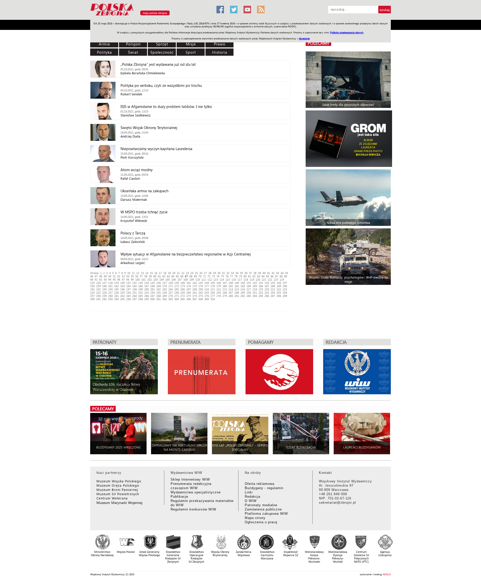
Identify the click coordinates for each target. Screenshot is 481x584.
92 (100, 279)
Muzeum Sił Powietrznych (117, 494)
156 (279, 282)
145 (212, 282)
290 (92, 299)
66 (181, 276)
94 (109, 279)
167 (146, 286)
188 (273, 286)
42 (273, 273)
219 (261, 289)
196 (122, 289)
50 (109, 276)
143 (200, 282)
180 (224, 286)
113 (215, 279)
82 (254, 276)
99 (132, 279)
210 (206, 289)
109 (191, 279)
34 (236, 273)
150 (243, 282)
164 (128, 286)
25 (196, 273)
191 (92, 289)
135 (152, 282)
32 (227, 273)
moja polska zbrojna (155, 13)
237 (170, 292)
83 (258, 276)
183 (243, 286)
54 (127, 276)
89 (285, 276)
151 (249, 282)
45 (286, 273)
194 (110, 289)
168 (152, 286)
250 (249, 292)
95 (114, 279)
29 (214, 273)
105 (167, 279)
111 (203, 279)
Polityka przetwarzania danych (347, 32)
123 (276, 279)
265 (140, 295)
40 (264, 273)
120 (258, 279)
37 (250, 273)
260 (110, 295)
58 (145, 276)
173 (182, 286)
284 (255, 295)
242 (200, 292)
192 (98, 289)
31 (223, 273)
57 (141, 276)
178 (212, 286)
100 (137, 279)
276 (206, 295)
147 (224, 282)
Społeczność (162, 52)
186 (261, 286)
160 (104, 286)
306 (188, 299)
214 (230, 289)
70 (199, 276)
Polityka (104, 52)
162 (116, 286)
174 (188, 286)
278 (218, 295)
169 (158, 286)
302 (164, 299)
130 (122, 282)
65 (177, 276)
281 (236, 295)
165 (134, 286)
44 (282, 273)
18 (164, 273)
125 (92, 282)
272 (182, 295)
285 (261, 295)
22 (182, 273)
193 (104, 289)
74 (217, 276)
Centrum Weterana (112, 498)
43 (277, 273)
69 (195, 276)
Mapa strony (255, 518)
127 (104, 282)
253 (267, 292)
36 (246, 273)
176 (200, 286)
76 (226, 276)
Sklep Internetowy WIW (190, 479)
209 (200, 289)
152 (255, 282)
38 (255, 273)
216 (243, 289)
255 (279, 292)
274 (194, 295)
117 (239, 279)
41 (268, 273)
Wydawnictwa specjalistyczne (196, 492)
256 (285, 292)
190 (285, 286)
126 (98, 282)
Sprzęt (162, 43)
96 (118, 279)
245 (218, 292)
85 (267, 276)
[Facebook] (220, 9)
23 (187, 273)
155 (273, 282)
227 (110, 292)
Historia (219, 52)
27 (205, 273)
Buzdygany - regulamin (264, 488)
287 (273, 295)
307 (194, 299)
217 (249, 289)
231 (134, 292)
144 (206, 282)
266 (146, 295)
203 (164, 289)
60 (154, 276)
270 (170, 295)
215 (236, 289)
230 (128, 292)
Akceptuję (304, 38)
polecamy (318, 43)
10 (128, 273)
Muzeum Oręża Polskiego (117, 485)
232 (140, 292)
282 (243, 295)
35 (241, 273)
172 (176, 286)
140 (182, 282)
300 (152, 299)
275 (200, 295)
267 (152, 295)
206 (182, 289)
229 (122, 292)
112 (209, 279)
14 (146, 273)
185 (255, 286)
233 (146, 292)
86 (272, 276)
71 (204, 276)
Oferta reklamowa (259, 484)
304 (176, 299)
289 (285, 295)
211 (212, 289)
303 (170, 299)
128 (110, 282)
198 (134, 289)
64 (172, 276)
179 (218, 286)
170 (164, 286)
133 (140, 282)
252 (261, 292)
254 (273, 292)
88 (281, 276)
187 (267, 286)
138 (170, 282)
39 (259, 273)
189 (279, 286)
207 (188, 289)
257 (92, 295)
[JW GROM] (349, 138)
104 (161, 279)
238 (176, 292)
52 (118, 276)
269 (164, 295)
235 (158, 292)
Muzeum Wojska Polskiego (118, 481)
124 (282, 279)
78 (235, 276)
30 (218, 273)
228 (116, 292)
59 (150, 276)
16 (155, 273)
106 (173, 279)
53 (123, 276)
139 (176, 282)
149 (236, 282)
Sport (191, 52)
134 (146, 282)
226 (104, 292)
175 (194, 286)
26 (200, 273)
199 (140, 289)
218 (255, 289)
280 (230, 295)
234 (152, 292)
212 (218, 289)
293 (110, 299)
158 (92, 286)
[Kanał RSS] (261, 9)
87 (276, 276)
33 (232, 273)
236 (164, 292)
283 (249, 295)
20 (173, 273)
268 (158, 295)
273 (188, 295)
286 (267, 295)
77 (231, 276)
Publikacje (179, 496)
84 (263, 276)
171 (170, 286)
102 (149, 279)
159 (98, 286)
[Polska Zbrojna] (150, 18)
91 (96, 279)
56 (136, 276)
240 (188, 292)
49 (105, 276)
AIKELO (387, 574)
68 (190, 276)
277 (212, 295)
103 (155, 279)
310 (212, 299)
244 (212, 292)
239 (182, 292)
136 (158, 282)
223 (285, 289)
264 (134, 295)
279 (224, 295)
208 (194, 289)
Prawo (219, 43)
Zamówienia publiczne (263, 509)
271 (176, 295)
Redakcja (252, 496)
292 (104, 299)
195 (116, 289)
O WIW (251, 501)
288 (279, 295)
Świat (133, 52)
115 (227, 279)
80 (245, 276)
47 (96, 276)
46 (91, 276)
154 (267, 282)
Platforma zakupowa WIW (266, 513)
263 (128, 295)
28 (209, 273)
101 (143, 279)
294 (116, 299)
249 (243, 292)
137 (164, 282)
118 (246, 279)
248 (236, 292)
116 (233, 279)
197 (128, 289)
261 (116, 295)
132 (134, 282)
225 (98, 292)
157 (285, 282)
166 (140, 286)
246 (224, 292)
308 (200, 299)
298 (140, 299)
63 (168, 276)
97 (123, 279)
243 (206, 292)
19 (169, 273)
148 (230, 282)
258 (98, 295)
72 (208, 276)
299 (146, 299)
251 (255, 292)
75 (222, 276)
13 (142, 273)
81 (249, 276)
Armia (104, 43)
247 (230, 292)
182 (236, 286)
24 (191, 273)
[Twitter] (233, 9)
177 (206, 286)
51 (114, 276)
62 (163, 276)
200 (146, 289)
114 (221, 279)
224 (92, 292)
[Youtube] (247, 9)
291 (98, 299)
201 (152, 289)
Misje (191, 43)
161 (110, 286)
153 (261, 282)
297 (134, 299)
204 (170, 289)
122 (270, 279)
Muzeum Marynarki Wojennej (119, 502)
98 (127, 279)
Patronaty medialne (261, 505)
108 (185, 279)
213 (224, 289)
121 (264, 279)
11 (133, 273)
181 (230, 286)
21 (178, 273)
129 (116, 282)
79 (240, 276)
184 (249, 286)
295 (122, 299)
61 (159, 276)
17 (160, 273)
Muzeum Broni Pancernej (117, 489)
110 (197, 279)
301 (158, 299)
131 (128, 282)
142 (194, 282)
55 (132, 276)
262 (122, 295)
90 (91, 279)
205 (176, 289)
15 (151, 273)
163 (122, 286)
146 (218, 282)
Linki (249, 492)
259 (104, 295)
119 (252, 279)
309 (206, 299)
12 (137, 273)
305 (182, 299)
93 (105, 279)
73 (213, 276)
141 (188, 282)
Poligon (133, 43)
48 (100, 276)
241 (194, 292)
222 (279, 289)
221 (273, 289)
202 (158, 289)
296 (128, 299)
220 (267, 289)
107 (179, 279)
